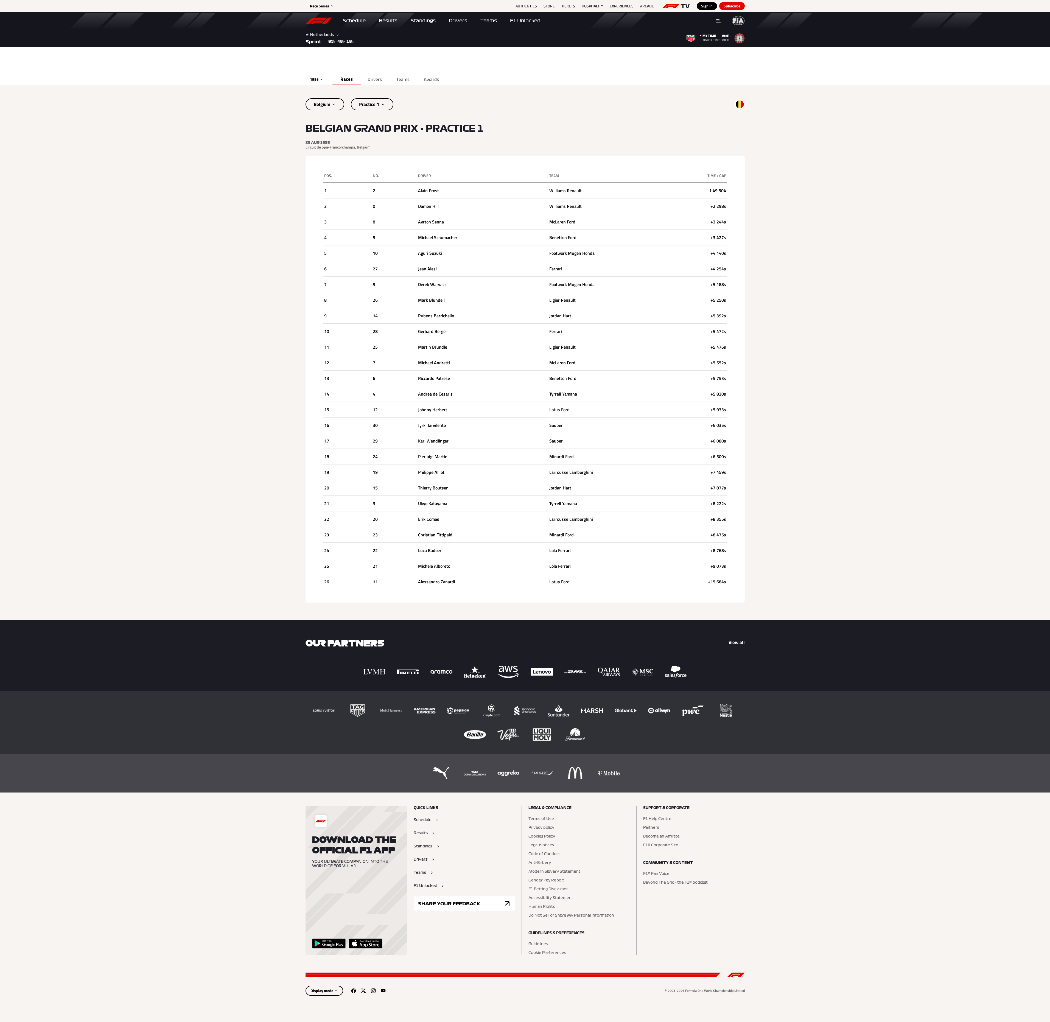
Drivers (458, 20)
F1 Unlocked (525, 20)
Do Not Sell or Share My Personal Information (571, 915)
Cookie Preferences (547, 952)
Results (388, 20)
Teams (488, 20)
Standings (423, 20)
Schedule (354, 20)
